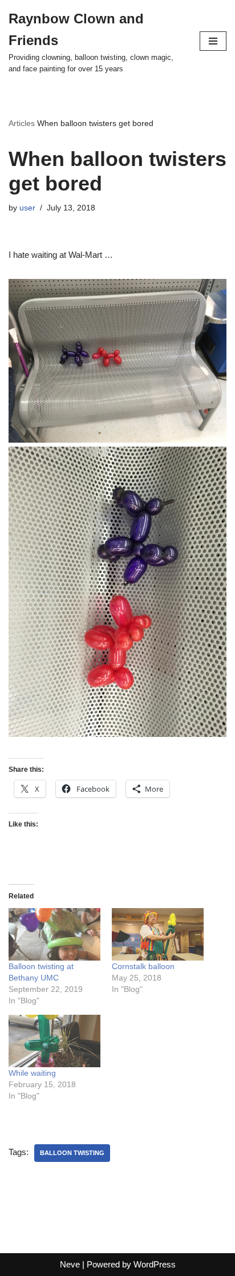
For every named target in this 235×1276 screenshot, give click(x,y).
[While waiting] (54, 1041)
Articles (22, 123)
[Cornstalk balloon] (158, 934)
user (27, 208)
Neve (70, 1264)
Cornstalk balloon (143, 966)
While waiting (32, 1072)
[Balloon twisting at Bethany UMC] (54, 934)
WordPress (154, 1264)
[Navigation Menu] (213, 41)
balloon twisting (72, 1152)
